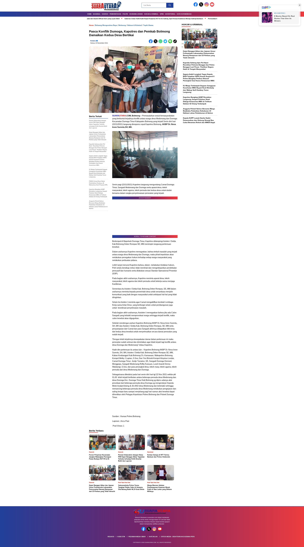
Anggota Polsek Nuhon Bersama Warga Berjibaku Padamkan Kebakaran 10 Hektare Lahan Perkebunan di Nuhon (199, 111)
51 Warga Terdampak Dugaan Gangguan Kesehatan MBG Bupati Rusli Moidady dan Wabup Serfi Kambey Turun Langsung (199, 89)
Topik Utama (148, 25)
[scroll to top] (292, 543)
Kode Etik (121, 536)
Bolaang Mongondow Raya (106, 25)
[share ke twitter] (156, 43)
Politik (125, 14)
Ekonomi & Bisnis (136, 14)
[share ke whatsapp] (161, 43)
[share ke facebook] (151, 43)
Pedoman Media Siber (137, 536)
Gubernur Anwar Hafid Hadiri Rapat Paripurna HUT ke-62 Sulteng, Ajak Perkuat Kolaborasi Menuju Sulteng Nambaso (141, 19)
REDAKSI (111, 536)
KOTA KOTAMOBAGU (184, 14)
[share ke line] (170, 43)
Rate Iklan (153, 536)
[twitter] (201, 6)
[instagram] (206, 6)
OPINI (162, 14)
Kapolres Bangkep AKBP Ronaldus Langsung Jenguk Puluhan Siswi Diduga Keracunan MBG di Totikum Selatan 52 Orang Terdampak (197, 100)
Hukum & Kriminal (151, 14)
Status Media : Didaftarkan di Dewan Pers (178, 536)
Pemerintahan (115, 14)
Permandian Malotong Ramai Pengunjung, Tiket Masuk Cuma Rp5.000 (208, 19)
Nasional (96, 14)
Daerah (105, 14)
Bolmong (122, 25)
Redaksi (93, 41)
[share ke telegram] (165, 43)
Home (89, 14)
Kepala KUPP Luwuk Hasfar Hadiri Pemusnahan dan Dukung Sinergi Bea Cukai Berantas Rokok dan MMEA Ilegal (199, 120)
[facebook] (196, 6)
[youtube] (212, 6)
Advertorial (170, 14)
